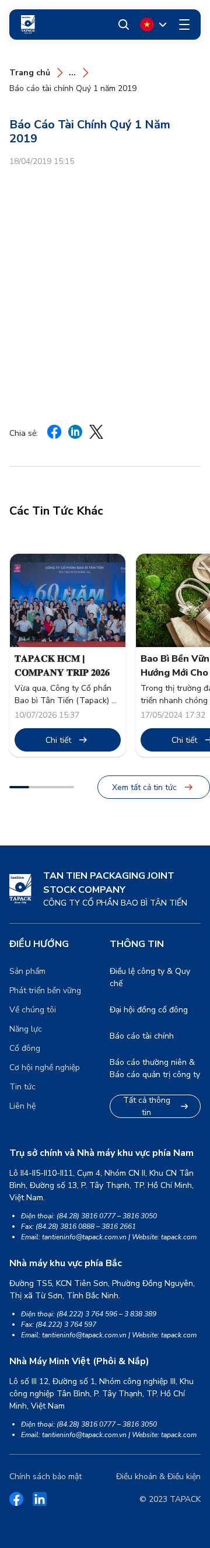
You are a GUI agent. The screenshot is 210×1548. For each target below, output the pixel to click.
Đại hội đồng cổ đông (149, 1009)
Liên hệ (22, 1106)
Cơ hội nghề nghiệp (44, 1067)
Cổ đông (24, 1048)
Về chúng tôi (32, 1009)
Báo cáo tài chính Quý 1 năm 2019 (72, 88)
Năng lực (25, 1029)
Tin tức (22, 1086)
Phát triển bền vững (45, 990)
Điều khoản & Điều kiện (158, 1476)
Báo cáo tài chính (142, 1036)
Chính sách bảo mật (45, 1476)
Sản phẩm (27, 971)
